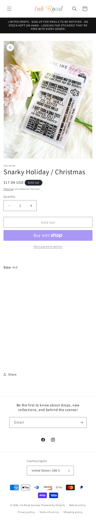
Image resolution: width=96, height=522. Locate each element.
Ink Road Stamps (30, 504)
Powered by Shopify (53, 504)
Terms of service (49, 512)
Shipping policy (73, 512)
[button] (9, 9)
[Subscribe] (81, 422)
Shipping (8, 188)
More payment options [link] (48, 246)
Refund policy (77, 505)
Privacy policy (26, 512)
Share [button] (12, 374)
